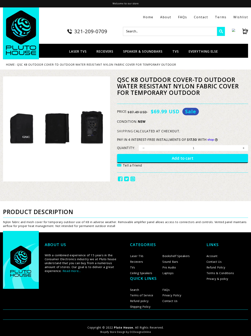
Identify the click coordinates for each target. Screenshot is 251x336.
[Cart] (241, 31)
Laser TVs (137, 256)
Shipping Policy (140, 307)
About (165, 17)
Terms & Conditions (220, 273)
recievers (104, 51)
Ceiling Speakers (141, 273)
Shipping (125, 131)
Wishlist (240, 17)
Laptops (168, 273)
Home (148, 17)
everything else (203, 51)
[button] (129, 167)
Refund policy (139, 301)
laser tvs (78, 51)
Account (212, 256)
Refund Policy (215, 267)
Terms (220, 17)
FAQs (182, 17)
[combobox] (170, 31)
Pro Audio (169, 267)
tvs (175, 51)
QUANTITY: (126, 148)
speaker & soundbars (143, 51)
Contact (201, 17)
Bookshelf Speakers (176, 256)
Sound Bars (170, 262)
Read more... (72, 271)
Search (134, 290)
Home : (11, 64)
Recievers (136, 262)
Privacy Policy (171, 295)
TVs (132, 267)
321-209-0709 (90, 31)
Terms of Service (142, 295)
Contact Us (170, 301)
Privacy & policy (217, 279)
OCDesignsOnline (140, 332)
